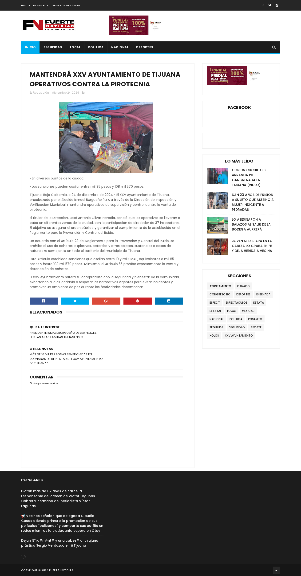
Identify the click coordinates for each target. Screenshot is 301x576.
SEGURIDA (216, 327)
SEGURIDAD (53, 47)
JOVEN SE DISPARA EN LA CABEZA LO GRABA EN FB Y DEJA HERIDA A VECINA (252, 245)
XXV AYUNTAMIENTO (239, 336)
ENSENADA (263, 294)
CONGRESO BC (220, 294)
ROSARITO (255, 319)
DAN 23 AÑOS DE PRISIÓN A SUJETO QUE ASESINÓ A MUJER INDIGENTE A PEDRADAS (253, 202)
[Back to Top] (276, 570)
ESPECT (215, 303)
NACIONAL (119, 47)
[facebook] (263, 5)
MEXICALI (248, 311)
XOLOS (214, 336)
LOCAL (75, 47)
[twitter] (270, 5)
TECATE (256, 327)
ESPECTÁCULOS (236, 303)
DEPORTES (144, 47)
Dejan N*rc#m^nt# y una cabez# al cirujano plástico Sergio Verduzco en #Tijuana (59, 543)
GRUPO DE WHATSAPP (66, 5)
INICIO (25, 5)
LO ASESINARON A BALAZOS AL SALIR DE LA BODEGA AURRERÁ (251, 224)
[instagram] (277, 5)
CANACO (243, 286)
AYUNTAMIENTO (220, 286)
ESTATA (258, 303)
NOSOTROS (40, 5)
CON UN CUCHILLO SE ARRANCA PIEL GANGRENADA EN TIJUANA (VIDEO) (249, 177)
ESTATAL (215, 311)
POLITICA (95, 47)
